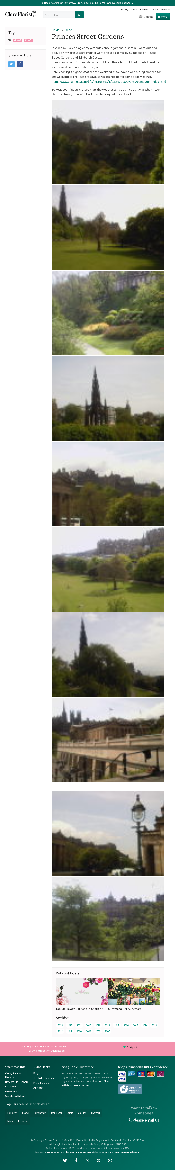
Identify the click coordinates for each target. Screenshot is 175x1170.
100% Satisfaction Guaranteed (47, 1050)
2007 (107, 1031)
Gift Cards (10, 1086)
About (134, 9)
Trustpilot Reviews (43, 1077)
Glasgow (82, 1112)
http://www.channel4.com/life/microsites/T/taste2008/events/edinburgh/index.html (109, 81)
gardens (28, 40)
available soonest (123, 2)
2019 (98, 1025)
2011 (69, 1031)
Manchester (56, 1112)
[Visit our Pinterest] (98, 1160)
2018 (107, 1025)
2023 (60, 1025)
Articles (17, 40)
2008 (98, 1031)
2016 (126, 1025)
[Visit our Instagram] (87, 1160)
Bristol (10, 1121)
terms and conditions (78, 1151)
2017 (116, 1025)
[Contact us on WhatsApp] (110, 1160)
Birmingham (40, 1112)
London (26, 1112)
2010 (79, 1031)
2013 (154, 1025)
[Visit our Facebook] (76, 1160)
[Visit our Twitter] (65, 1160)
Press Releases (41, 1082)
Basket (148, 16)
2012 (60, 1031)
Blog (35, 1072)
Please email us (145, 1119)
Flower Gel (11, 1091)
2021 (79, 1025)
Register (165, 9)
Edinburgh (12, 1112)
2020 (88, 1025)
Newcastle (23, 1121)
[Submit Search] (79, 14)
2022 (69, 1025)
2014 (145, 1025)
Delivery (124, 9)
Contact (144, 9)
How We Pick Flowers (16, 1081)
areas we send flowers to (34, 1103)
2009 (88, 1031)
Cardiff (70, 1112)
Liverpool (95, 1112)
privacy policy (52, 1151)
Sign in (154, 9)
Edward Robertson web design (122, 1151)
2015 (135, 1025)
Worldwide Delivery (15, 1096)
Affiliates (38, 1087)
